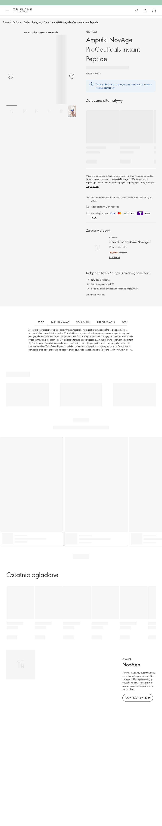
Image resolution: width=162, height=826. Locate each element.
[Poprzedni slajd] (10, 76)
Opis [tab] (41, 322)
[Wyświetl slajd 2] (24, 111)
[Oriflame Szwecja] (22, 10)
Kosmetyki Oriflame (12, 22)
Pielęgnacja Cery (40, 22)
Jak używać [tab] (60, 322)
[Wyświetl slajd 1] (11, 111)
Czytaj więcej (92, 186)
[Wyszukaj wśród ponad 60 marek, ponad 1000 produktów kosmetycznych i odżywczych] (136, 10)
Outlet (27, 22)
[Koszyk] (154, 10)
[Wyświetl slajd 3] (36, 111)
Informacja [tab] (106, 322)
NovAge (92, 31)
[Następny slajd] (71, 76)
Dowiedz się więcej (95, 294)
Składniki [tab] (83, 322)
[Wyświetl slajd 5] (61, 111)
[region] (41, 69)
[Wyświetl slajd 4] (48, 111)
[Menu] (7, 10)
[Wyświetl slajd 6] (73, 111)
